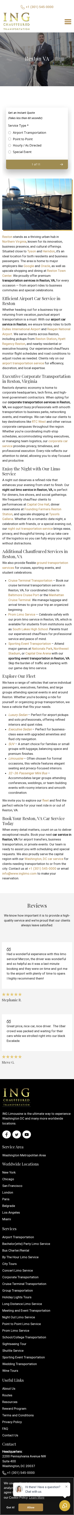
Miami (6, 1219)
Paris (5, 1199)
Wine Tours (10, 1371)
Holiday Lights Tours (16, 1297)
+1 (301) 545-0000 (40, 7)
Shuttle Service (13, 1350)
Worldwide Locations (20, 1163)
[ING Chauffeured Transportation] (16, 22)
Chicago (8, 1179)
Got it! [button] (10, 1507)
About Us (8, 1388)
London (7, 1192)
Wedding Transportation (19, 1364)
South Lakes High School (30, 629)
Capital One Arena (38, 653)
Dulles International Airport (21, 329)
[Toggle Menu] (68, 21)
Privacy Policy (12, 1422)
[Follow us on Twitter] (16, 1134)
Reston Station (46, 339)
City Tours (9, 1264)
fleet (45, 800)
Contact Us (10, 1435)
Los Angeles (11, 1212)
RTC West (39, 421)
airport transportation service (23, 363)
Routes (7, 1395)
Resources (9, 1402)
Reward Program (14, 1408)
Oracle (45, 266)
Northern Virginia (14, 241)
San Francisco (12, 1186)
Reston (7, 237)
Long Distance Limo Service (22, 1304)
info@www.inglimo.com (19, 873)
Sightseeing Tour (14, 1344)
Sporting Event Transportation (29, 644)
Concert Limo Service (17, 1270)
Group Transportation (17, 1290)
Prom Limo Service (21, 614)
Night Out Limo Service (18, 1317)
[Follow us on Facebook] (6, 1134)
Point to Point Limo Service (21, 1324)
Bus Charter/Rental (15, 1250)
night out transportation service (30, 528)
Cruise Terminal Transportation (30, 580)
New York (9, 1172)
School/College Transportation (24, 1337)
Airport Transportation (18, 1237)
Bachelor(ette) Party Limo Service (26, 1244)
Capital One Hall (38, 504)
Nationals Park (42, 648)
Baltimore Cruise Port (23, 595)
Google (29, 266)
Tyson (31, 251)
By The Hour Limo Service (20, 1257)
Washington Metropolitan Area (24, 1155)
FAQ (5, 1428)
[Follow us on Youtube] (26, 1134)
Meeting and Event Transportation (26, 1310)
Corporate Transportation (20, 1277)
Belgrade (8, 1206)
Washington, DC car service (43, 859)
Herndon (49, 251)
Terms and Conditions (18, 1415)
